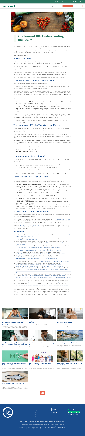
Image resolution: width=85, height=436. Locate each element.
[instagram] (54, 412)
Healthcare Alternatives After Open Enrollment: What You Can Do (69, 363)
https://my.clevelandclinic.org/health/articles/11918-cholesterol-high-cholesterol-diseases (39, 247)
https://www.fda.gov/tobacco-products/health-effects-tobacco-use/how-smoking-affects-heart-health (44, 282)
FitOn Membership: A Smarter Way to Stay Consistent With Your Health (40, 363)
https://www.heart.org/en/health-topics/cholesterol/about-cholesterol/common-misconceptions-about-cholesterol (42, 285)
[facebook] (52, 412)
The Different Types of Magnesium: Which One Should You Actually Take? (14, 363)
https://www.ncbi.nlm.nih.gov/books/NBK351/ (26, 239)
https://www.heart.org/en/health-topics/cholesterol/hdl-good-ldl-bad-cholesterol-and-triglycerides (38, 250)
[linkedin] (56, 412)
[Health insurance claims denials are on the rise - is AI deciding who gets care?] (42, 313)
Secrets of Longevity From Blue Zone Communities (70, 343)
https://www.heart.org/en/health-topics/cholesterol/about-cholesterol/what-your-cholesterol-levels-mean (40, 253)
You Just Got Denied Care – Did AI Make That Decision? (40, 321)
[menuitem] (23, 6)
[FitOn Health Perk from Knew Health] (42, 356)
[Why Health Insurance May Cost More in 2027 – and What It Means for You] (15, 313)
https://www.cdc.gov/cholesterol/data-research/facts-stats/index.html (53, 261)
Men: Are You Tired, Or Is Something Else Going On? (41, 343)
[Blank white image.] (4, 3)
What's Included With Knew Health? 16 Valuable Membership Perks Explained (69, 321)
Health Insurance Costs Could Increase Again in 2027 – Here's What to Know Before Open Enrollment (14, 322)
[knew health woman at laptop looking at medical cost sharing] (70, 356)
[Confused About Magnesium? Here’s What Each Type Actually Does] (15, 356)
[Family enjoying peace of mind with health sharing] (15, 376)
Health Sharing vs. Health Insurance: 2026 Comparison (13, 384)
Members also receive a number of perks (29, 225)
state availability (61, 421)
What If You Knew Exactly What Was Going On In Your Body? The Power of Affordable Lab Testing (14, 343)
